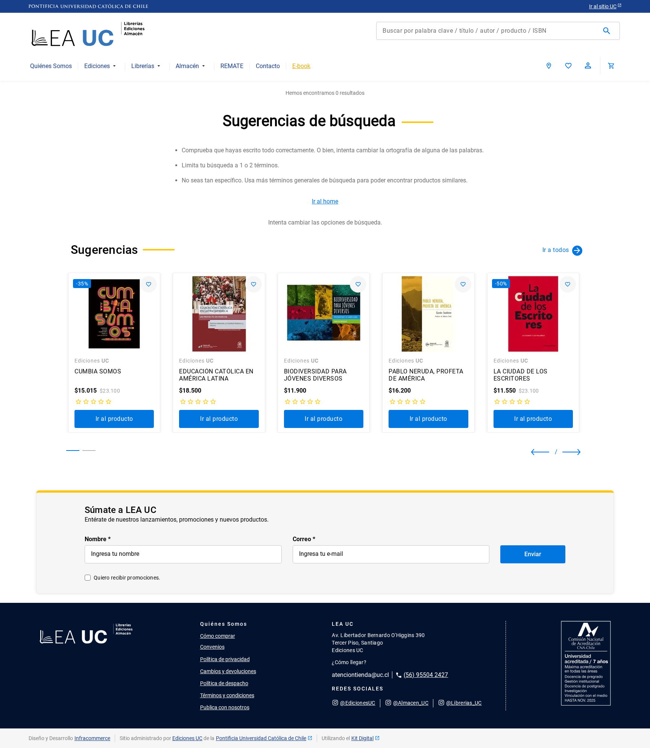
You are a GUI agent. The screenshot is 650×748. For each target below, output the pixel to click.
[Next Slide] (565, 452)
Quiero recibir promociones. (127, 578)
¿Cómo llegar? (349, 662)
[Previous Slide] (538, 452)
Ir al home (325, 201)
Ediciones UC (187, 738)
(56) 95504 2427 (426, 674)
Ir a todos (555, 249)
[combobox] (498, 31)
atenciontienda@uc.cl (360, 674)
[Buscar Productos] (608, 30)
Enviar (532, 554)
